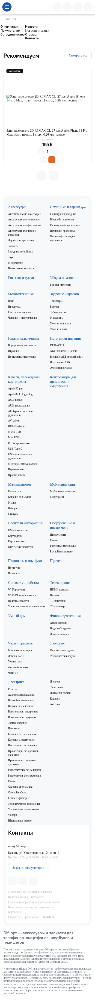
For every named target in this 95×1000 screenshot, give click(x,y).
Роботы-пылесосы (60, 284)
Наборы (12, 508)
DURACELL (57, 345)
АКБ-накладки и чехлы (63, 351)
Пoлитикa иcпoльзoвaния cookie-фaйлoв (31, 907)
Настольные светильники (22, 745)
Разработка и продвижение (23, 917)
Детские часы (16, 656)
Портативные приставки (22, 356)
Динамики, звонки (60, 692)
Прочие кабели (16, 475)
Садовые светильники (20, 786)
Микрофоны (15, 262)
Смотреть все (78, 55)
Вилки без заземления (21, 700)
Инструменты (58, 534)
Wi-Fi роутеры (16, 589)
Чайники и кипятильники (22, 317)
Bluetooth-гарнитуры (62, 219)
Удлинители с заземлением (23, 809)
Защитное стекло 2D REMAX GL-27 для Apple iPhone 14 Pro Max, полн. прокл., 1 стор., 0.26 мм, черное (46, 132)
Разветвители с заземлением (24, 770)
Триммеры (56, 301)
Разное (54, 540)
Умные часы (15, 661)
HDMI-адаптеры (59, 589)
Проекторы (14, 306)
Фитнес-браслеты (18, 667)
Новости (31, 27)
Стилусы (13, 514)
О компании (9, 27)
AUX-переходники (19, 405)
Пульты (54, 595)
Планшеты (14, 573)
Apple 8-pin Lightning (20, 394)
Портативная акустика (21, 268)
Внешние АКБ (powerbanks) (66, 356)
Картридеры (15, 535)
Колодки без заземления (22, 734)
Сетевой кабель (17, 792)
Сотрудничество (12, 34)
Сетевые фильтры (18, 798)
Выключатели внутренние (23, 711)
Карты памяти (16, 541)
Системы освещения (20, 312)
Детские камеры (59, 634)
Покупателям (10, 31)
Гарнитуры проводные (63, 214)
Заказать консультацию (28, 867)
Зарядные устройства (20, 251)
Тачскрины (56, 687)
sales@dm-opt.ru (19, 846)
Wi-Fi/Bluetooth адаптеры (22, 595)
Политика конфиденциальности (26, 897)
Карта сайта (14, 912)
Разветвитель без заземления (25, 775)
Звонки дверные (17, 722)
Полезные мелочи (18, 600)
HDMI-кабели (16, 426)
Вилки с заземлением (20, 706)
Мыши (12, 502)
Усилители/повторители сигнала (26, 606)
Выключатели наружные (22, 717)
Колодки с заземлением (21, 739)
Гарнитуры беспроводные (65, 225)
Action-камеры (58, 622)
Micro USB (14, 431)
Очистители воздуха (62, 650)
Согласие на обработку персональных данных (34, 902)
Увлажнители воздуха (62, 656)
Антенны (55, 704)
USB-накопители (17, 530)
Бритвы (54, 306)
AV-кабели (14, 420)
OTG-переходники (19, 443)
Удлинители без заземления (24, 803)
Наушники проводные (62, 230)
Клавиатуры (15, 491)
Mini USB (14, 437)
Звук (11, 257)
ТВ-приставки (58, 600)
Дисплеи (55, 681)
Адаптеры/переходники (21, 694)
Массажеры (56, 317)
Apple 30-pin (15, 388)
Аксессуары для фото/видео (24, 225)
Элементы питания (61, 367)
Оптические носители (20, 547)
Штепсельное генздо (20, 820)
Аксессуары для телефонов (24, 219)
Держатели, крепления (21, 240)
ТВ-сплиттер (57, 606)
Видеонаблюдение (60, 628)
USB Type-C (15, 448)
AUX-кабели (15, 399)
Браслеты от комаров (20, 650)
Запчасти (13, 246)
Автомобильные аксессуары (24, 214)
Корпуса (54, 698)
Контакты (32, 38)
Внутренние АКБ (60, 362)
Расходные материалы (63, 545)
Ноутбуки (14, 567)
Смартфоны (57, 497)
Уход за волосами (60, 323)
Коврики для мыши (19, 497)
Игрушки (13, 351)
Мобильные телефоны (63, 491)
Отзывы (31, 34)
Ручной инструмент (61, 551)
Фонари (12, 814)
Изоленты (14, 728)
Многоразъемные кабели (22, 464)
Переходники (16, 469)
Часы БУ (13, 672)
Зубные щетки (58, 312)
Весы (11, 301)
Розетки (12, 689)
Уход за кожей (58, 329)
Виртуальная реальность (22, 345)
